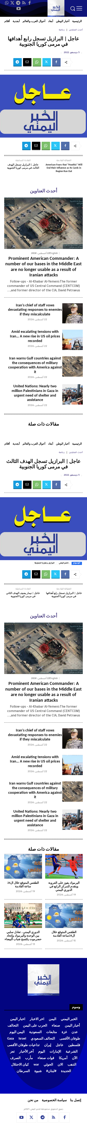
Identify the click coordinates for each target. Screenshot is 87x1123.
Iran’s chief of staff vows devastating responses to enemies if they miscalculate (35, 309)
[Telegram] (18, 3)
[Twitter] (12, 3)
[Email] (27, 62)
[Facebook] (29, 3)
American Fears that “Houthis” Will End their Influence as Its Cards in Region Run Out (64, 168)
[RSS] (24, 3)
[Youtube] (18, 8)
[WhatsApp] (6, 3)
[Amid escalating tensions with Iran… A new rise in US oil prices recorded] (72, 340)
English (54, 253)
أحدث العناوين (76, 30)
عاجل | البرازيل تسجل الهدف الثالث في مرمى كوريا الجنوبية (23, 166)
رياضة (62, 30)
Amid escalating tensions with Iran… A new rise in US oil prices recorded (35, 336)
